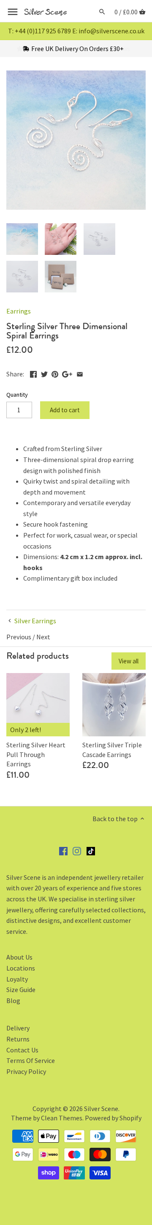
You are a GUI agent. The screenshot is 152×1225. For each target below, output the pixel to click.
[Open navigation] (12, 11)
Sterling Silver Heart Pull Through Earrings (35, 754)
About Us (19, 957)
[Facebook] (63, 850)
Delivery (18, 1028)
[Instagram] (77, 850)
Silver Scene (101, 1108)
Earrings (18, 311)
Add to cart (65, 410)
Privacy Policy (26, 1071)
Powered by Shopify (113, 1118)
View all (128, 661)
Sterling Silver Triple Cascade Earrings (112, 749)
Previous (18, 637)
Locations (20, 968)
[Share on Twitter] (44, 373)
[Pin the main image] (55, 373)
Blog (13, 1000)
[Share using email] (79, 373)
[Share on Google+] (67, 373)
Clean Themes (61, 1118)
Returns (18, 1039)
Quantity (17, 394)
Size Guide (20, 989)
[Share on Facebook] (33, 373)
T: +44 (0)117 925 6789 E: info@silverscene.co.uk (76, 31)
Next (43, 637)
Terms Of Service (30, 1060)
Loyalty (17, 979)
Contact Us (22, 1050)
